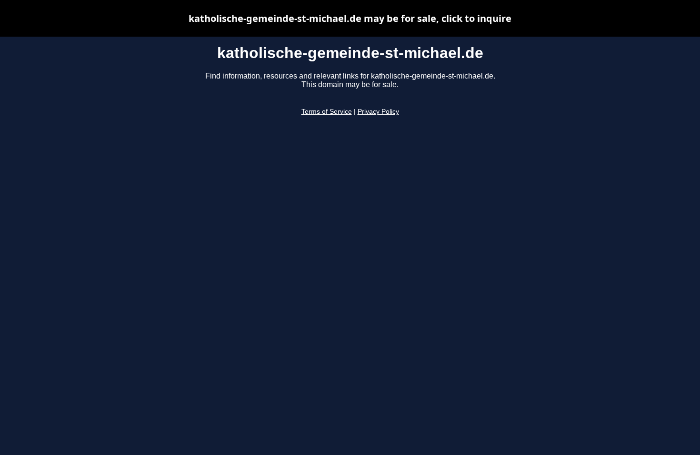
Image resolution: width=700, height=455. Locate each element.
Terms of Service (326, 111)
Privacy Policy (378, 111)
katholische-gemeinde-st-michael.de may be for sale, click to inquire (350, 18)
